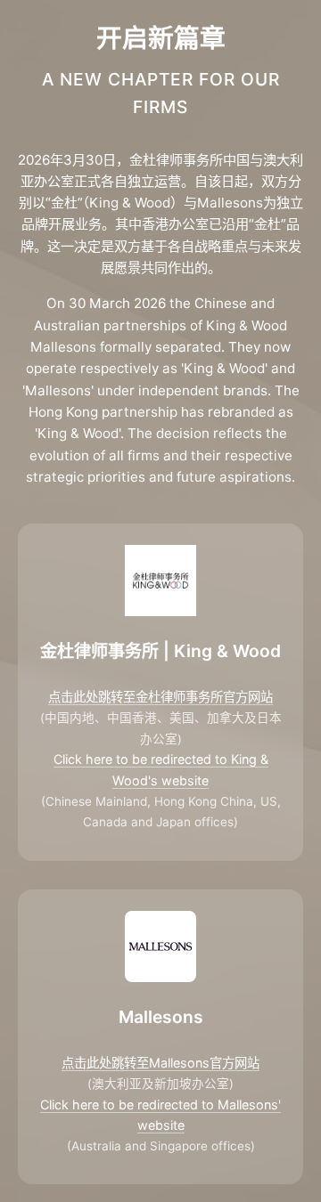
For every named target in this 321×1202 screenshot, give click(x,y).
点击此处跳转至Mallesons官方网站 (160, 1062)
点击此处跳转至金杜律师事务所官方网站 (160, 696)
